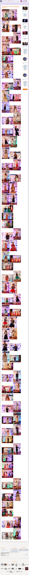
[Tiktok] (25, 550)
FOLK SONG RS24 (25, 39)
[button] (8, 0)
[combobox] (18, 1)
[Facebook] (20, 550)
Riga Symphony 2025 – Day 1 (25, 27)
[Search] (21, 1)
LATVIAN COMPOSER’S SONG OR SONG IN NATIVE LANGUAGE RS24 (25, 51)
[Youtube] (27, 550)
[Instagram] (22, 550)
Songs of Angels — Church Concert (25, 14)
